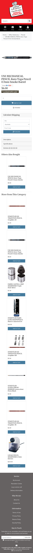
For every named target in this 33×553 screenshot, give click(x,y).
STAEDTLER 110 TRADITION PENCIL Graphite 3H (15, 423)
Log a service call (16, 487)
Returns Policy (16, 519)
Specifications (7, 144)
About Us (16, 500)
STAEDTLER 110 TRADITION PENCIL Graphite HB (15, 353)
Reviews (6, 148)
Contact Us (16, 503)
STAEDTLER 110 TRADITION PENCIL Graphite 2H (15, 218)
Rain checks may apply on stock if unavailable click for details (10, 92)
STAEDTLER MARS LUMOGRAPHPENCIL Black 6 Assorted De (15, 319)
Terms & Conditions (20, 540)
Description (7, 139)
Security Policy (16, 523)
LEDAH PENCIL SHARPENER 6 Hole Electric (15, 457)
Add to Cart (17, 103)
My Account (16, 480)
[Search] (29, 21)
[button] (16, 107)
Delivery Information (16, 490)
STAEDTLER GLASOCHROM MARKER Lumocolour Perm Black (16, 388)
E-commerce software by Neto (22, 549)
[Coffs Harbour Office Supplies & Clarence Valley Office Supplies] (16, 9)
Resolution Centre (16, 483)
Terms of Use (16, 512)
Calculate (17, 132)
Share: (4, 85)
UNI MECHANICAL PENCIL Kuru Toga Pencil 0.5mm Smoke (15, 178)
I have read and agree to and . (17, 541)
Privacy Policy (16, 516)
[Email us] (16, 545)
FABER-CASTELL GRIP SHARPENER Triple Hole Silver (16, 286)
